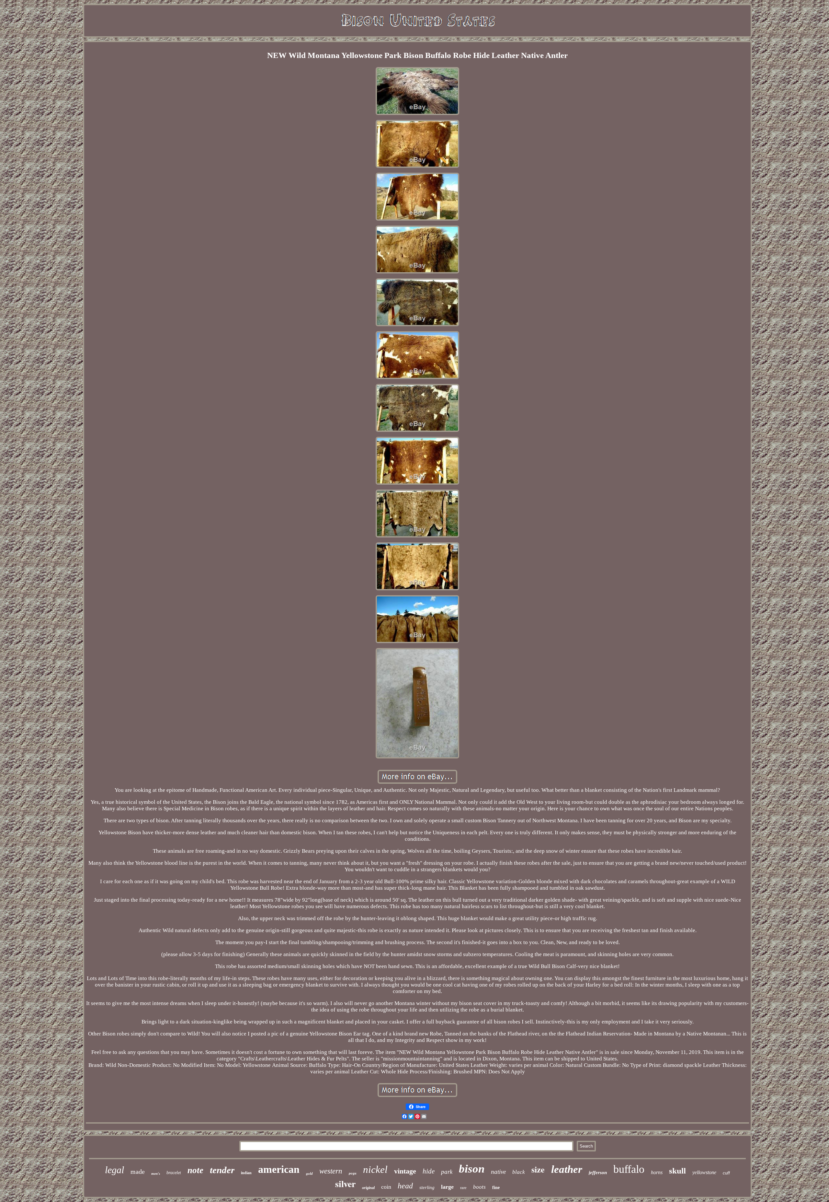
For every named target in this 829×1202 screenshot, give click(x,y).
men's (155, 1173)
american (279, 1169)
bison (471, 1168)
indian (246, 1173)
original (368, 1187)
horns (657, 1172)
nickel (375, 1169)
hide (429, 1171)
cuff (726, 1173)
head (405, 1186)
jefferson (598, 1172)
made (138, 1171)
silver (345, 1183)
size (538, 1169)
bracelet (173, 1172)
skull (677, 1170)
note (195, 1170)
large (447, 1187)
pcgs (353, 1173)
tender (222, 1170)
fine (496, 1187)
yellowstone (704, 1172)
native (498, 1171)
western (330, 1171)
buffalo (628, 1169)
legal (114, 1169)
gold (309, 1173)
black (518, 1172)
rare (463, 1187)
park (446, 1171)
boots (479, 1187)
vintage (405, 1171)
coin (386, 1187)
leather (566, 1169)
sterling (427, 1187)
